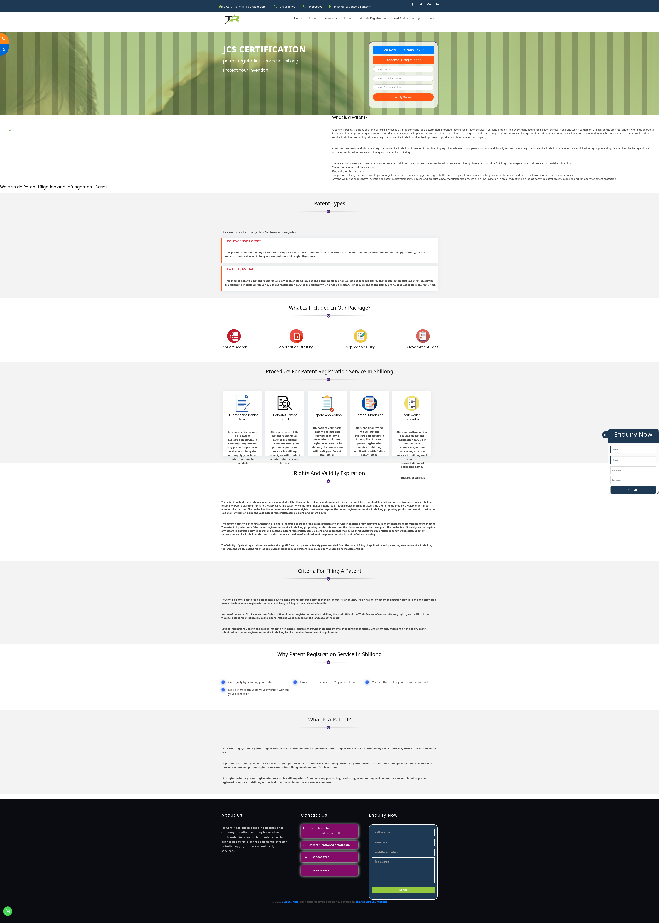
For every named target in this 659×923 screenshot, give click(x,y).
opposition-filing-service (78, 796)
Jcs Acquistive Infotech (371, 902)
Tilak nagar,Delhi (330, 833)
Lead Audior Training (406, 18)
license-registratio (220, 796)
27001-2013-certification (375, 796)
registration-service (13, 796)
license (202, 796)
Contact (432, 18)
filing (124, 796)
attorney (135, 796)
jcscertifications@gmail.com (352, 6)
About (313, 18)
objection (102, 796)
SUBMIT (633, 490)
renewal (174, 796)
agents (146, 796)
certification (241, 796)
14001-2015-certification (308, 796)
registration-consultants (44, 796)
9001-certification (280, 796)
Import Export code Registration (365, 18)
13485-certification (404, 796)
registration (159, 796)
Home (298, 18)
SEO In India (290, 902)
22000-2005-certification (342, 796)
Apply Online (403, 97)
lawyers (114, 796)
